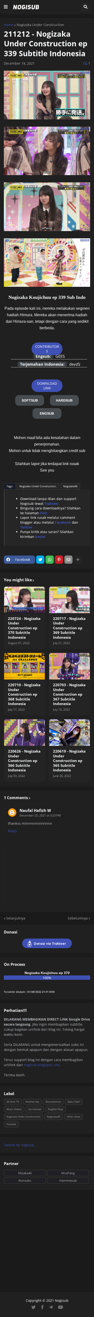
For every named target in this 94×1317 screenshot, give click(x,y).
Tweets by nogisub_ (19, 1145)
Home (8, 25)
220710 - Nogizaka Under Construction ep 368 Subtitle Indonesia (24, 694)
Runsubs (25, 1180)
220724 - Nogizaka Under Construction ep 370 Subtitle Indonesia (24, 628)
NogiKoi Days (55, 1109)
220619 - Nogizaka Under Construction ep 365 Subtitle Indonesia (69, 760)
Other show (73, 1116)
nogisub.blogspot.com (42, 1065)
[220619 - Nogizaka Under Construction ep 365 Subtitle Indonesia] (69, 732)
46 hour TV (13, 1101)
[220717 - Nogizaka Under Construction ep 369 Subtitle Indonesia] (69, 600)
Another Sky (32, 1101)
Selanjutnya (15, 918)
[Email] (68, 560)
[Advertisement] (47, 1241)
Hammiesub (68, 1180)
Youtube (11, 1124)
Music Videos (14, 1109)
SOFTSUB (30, 400)
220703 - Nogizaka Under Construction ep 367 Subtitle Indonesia (69, 694)
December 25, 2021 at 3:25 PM (40, 815)
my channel (34, 1109)
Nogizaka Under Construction (40, 25)
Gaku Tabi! (73, 1101)
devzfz (74, 364)
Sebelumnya (78, 918)
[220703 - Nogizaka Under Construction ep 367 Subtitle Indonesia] (69, 666)
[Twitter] (40, 560)
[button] (6, 7)
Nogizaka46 (70, 486)
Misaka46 (25, 1173)
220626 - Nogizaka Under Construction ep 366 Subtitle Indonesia (24, 760)
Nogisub (61, 1300)
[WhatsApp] (50, 560)
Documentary (53, 1101)
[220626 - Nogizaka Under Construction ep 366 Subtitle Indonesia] (24, 732)
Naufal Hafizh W (35, 810)
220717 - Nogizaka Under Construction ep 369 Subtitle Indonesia (69, 628)
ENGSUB (47, 413)
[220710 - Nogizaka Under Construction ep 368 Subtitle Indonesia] (24, 666)
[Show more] (78, 560)
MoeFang (68, 1173)
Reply (12, 831)
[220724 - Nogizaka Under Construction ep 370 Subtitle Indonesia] (24, 600)
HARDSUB (64, 400)
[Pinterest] (59, 560)
